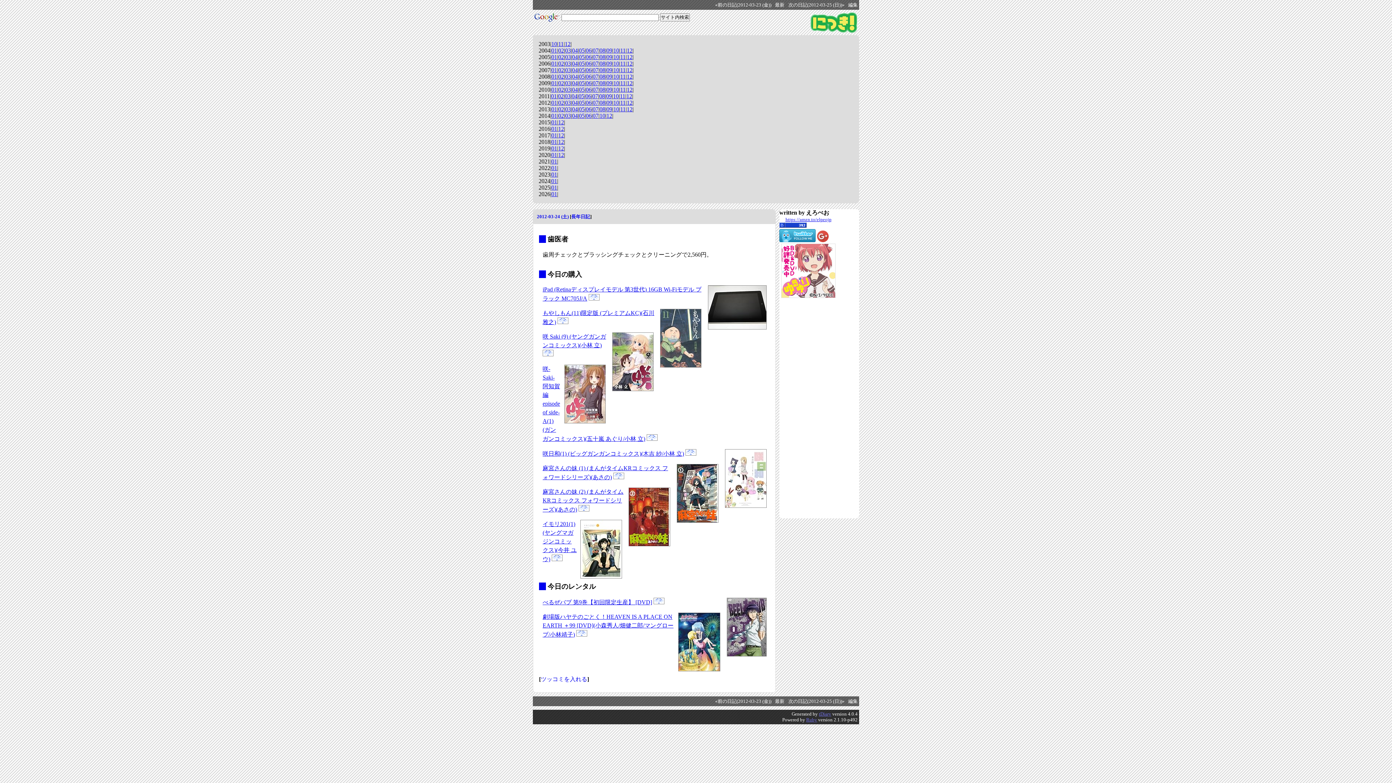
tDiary (825, 714)
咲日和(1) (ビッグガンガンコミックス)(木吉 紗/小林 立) (613, 454)
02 (561, 50)
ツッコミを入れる (564, 679)
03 (568, 50)
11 (561, 44)
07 (595, 50)
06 (589, 50)
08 (602, 50)
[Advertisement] (808, 408)
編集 (853, 5)
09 (609, 50)
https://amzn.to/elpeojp (809, 219)
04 (575, 50)
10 (554, 44)
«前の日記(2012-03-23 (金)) (743, 5)
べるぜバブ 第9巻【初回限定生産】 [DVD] (597, 602)
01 (554, 50)
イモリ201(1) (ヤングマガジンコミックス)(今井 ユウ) (560, 541)
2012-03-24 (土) (553, 216)
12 (568, 44)
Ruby (811, 719)
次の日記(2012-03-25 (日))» (816, 5)
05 (582, 50)
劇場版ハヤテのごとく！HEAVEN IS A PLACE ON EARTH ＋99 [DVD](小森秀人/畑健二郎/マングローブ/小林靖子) (608, 626)
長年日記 (580, 216)
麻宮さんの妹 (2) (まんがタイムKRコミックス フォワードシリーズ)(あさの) (583, 501)
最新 (779, 5)
